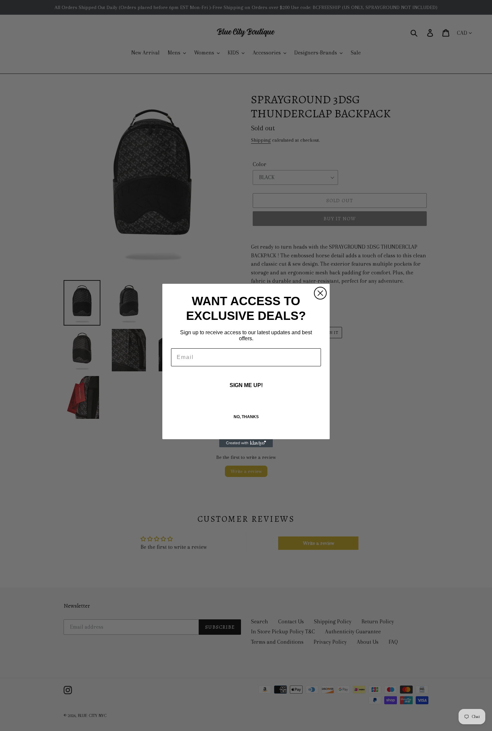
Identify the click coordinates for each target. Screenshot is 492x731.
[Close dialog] (320, 293)
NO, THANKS (246, 416)
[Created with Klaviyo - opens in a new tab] (246, 443)
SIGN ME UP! (246, 385)
